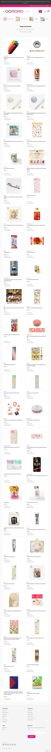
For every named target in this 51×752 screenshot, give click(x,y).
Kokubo (5, 250)
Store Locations (5, 712)
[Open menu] (3, 11)
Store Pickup (30, 712)
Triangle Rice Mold (7, 252)
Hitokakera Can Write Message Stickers (34, 556)
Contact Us (4, 721)
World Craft (29, 334)
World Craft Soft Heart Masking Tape (33, 420)
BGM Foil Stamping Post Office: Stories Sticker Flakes (13, 225)
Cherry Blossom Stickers (31, 195)
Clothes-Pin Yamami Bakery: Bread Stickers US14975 (36, 141)
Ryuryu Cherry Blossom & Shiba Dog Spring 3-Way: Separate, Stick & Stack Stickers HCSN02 (13, 638)
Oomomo (5, 167)
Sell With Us (4, 714)
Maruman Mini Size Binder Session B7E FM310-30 (12, 474)
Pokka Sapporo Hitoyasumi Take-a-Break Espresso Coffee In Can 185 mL (13, 280)
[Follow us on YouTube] (10, 744)
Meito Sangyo (29, 250)
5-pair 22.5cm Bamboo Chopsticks (33, 664)
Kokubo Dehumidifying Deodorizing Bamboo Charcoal (36, 529)
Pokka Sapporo (29, 84)
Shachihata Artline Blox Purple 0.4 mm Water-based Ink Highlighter (13, 58)
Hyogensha (29, 56)
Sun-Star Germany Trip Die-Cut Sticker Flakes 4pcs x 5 (36, 610)
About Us (4, 710)
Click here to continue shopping (25, 31)
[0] (47, 11)
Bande (5, 195)
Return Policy (30, 716)
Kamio (28, 306)
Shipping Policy (31, 714)
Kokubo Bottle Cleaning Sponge (9, 556)
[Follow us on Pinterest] (8, 744)
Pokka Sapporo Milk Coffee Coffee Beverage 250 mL (36, 85)
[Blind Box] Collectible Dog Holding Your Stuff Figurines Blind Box (36, 169)
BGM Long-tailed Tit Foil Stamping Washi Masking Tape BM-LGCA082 (13, 114)
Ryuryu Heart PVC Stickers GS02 (32, 392)
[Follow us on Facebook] (3, 744)
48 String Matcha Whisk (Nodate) (32, 279)
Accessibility (4, 719)
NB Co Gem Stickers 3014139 (9, 666)
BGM (4, 84)
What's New (4, 727)
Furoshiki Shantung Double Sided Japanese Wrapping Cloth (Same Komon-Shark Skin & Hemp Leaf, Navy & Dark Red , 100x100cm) (13, 693)
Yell (27, 167)
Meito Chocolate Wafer (31, 252)
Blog (3, 729)
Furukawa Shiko (7, 445)
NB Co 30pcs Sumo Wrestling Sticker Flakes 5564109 (13, 420)
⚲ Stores (45, 5)
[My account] (45, 11)
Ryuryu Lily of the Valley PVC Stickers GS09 (11, 392)
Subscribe (31, 736)
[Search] (40, 11)
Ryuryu (5, 363)
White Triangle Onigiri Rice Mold (32, 502)
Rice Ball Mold (6, 502)
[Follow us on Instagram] (6, 744)
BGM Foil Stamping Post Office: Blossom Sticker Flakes (13, 141)
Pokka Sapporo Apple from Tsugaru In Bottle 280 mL (36, 225)
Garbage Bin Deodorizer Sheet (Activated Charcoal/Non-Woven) (14, 528)
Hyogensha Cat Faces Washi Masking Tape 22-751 (35, 57)
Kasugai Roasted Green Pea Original (33, 693)
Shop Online (30, 710)
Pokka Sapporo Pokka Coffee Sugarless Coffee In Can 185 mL (37, 476)
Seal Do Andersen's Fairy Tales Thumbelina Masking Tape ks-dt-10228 (37, 448)
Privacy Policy (30, 719)
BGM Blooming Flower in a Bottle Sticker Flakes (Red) (36, 583)
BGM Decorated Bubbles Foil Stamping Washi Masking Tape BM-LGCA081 (36, 114)
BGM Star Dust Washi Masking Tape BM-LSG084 (12, 85)
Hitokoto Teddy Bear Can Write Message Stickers (12, 610)
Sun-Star (28, 609)
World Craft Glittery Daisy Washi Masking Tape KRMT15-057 (36, 337)
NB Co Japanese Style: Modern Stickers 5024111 (35, 637)
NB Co (5, 418)
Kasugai (28, 692)
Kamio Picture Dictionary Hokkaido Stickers (34, 307)
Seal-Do (28, 445)
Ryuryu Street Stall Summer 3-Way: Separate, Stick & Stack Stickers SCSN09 (36, 365)
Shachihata (6, 56)
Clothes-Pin (29, 139)
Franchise (4, 716)
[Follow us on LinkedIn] (15, 744)
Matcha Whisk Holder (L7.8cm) (9, 168)
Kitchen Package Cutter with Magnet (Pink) (11, 334)
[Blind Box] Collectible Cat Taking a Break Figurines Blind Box (14, 308)
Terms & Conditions (31, 717)
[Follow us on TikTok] (13, 744)
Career (3, 717)
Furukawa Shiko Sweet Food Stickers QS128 (11, 447)
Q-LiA (28, 555)
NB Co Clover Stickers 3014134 (9, 583)
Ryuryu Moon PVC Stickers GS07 (9, 364)
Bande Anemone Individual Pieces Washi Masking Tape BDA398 (13, 197)
